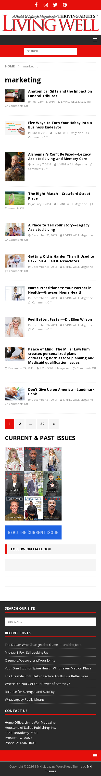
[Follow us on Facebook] (36, 5)
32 (42, 423)
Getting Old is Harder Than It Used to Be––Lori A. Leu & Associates (61, 258)
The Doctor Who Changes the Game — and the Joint (43, 644)
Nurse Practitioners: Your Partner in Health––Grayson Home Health (59, 290)
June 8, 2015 (39, 133)
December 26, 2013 (44, 325)
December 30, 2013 (44, 235)
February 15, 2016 (43, 101)
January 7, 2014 (41, 164)
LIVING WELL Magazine (76, 101)
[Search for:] (50, 51)
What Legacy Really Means (25, 699)
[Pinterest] (65, 5)
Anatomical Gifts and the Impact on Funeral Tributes (60, 93)
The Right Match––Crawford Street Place (59, 195)
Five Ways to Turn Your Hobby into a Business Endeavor (60, 124)
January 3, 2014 (41, 204)
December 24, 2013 (21, 368)
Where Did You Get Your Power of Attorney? (37, 683)
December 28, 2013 (44, 267)
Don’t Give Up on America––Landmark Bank (61, 391)
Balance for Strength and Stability (30, 691)
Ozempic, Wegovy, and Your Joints (30, 660)
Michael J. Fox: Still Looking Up (26, 652)
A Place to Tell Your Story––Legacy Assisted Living (58, 227)
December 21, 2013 (44, 399)
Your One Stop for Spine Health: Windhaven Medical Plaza (48, 668)
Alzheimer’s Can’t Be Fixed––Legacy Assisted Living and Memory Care (59, 156)
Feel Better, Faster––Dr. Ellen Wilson (60, 319)
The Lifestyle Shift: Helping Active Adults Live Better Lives (46, 676)
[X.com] (55, 5)
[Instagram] (45, 5)
